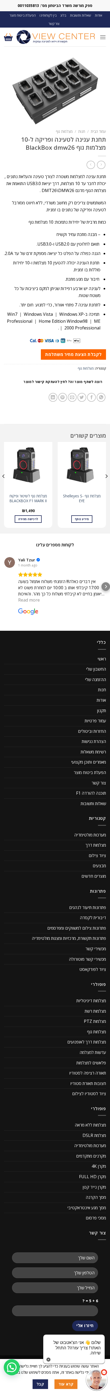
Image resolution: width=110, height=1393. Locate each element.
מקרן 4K (99, 1166)
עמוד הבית (98, 131)
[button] (4, 586)
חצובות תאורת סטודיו (88, 1083)
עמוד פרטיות (95, 721)
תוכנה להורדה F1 (91, 793)
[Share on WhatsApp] (101, 397)
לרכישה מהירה (28, 519)
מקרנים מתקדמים (91, 1156)
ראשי (101, 659)
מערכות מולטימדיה (90, 835)
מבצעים (99, 866)
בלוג (63, 15)
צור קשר (54, 23)
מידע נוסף (82, 519)
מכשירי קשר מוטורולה (87, 959)
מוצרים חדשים (93, 876)
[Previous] (106, 487)
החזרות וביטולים (92, 731)
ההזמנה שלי (95, 679)
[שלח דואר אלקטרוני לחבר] (72, 397)
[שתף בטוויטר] (81, 397)
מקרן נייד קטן (94, 1187)
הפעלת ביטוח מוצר (23, 15)
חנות (81, 131)
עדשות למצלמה (93, 1052)
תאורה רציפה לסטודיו (87, 1073)
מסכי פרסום (96, 1218)
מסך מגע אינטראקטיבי (86, 1208)
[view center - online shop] (56, 37)
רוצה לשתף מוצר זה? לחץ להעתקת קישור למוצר (62, 382)
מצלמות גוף (64, 131)
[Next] (3, 487)
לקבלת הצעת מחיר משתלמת (73, 354)
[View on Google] (9, 562)
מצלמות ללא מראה (90, 1125)
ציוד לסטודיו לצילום (89, 1094)
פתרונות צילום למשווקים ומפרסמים (76, 928)
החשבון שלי (96, 669)
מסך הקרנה (96, 1197)
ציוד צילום (97, 855)
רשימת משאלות (93, 752)
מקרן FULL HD (92, 1177)
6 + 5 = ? (90, 1300)
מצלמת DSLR (94, 1135)
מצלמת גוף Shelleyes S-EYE (82, 498)
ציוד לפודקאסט (92, 969)
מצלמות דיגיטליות (91, 1001)
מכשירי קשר (95, 949)
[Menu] (103, 37)
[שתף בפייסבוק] (91, 397)
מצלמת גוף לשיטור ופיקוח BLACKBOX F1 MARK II (28, 498)
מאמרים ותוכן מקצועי (88, 762)
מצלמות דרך (95, 845)
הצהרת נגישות (94, 741)
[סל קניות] (8, 37)
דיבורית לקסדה (93, 918)
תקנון (101, 711)
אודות (98, 15)
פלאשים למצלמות (91, 1063)
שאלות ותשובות (80, 15)
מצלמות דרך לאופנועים (86, 1042)
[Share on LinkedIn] (53, 397)
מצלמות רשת (95, 1011)
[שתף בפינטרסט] (62, 397)
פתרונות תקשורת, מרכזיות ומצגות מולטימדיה (69, 938)
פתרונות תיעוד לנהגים (87, 907)
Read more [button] (29, 600)
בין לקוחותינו (48, 15)
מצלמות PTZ (95, 1021)
